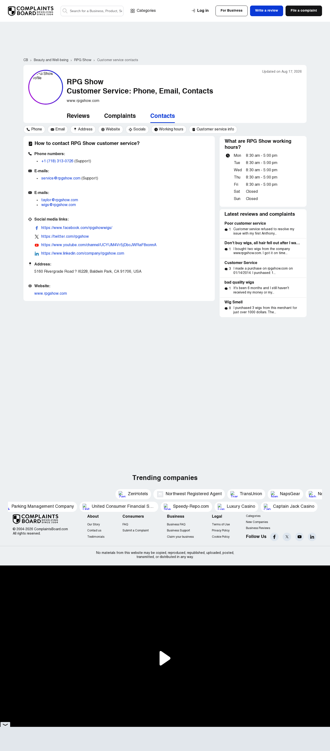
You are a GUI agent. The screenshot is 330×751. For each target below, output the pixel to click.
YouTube (299, 537)
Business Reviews (258, 528)
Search (65, 11)
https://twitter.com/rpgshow (65, 236)
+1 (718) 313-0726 (57, 161)
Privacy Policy (221, 530)
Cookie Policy (221, 537)
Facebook (274, 537)
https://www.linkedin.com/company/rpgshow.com (82, 253)
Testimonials (95, 537)
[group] (34, 129)
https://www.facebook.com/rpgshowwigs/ (76, 228)
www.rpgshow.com (50, 293)
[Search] (92, 11)
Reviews (78, 116)
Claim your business (180, 537)
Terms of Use (221, 524)
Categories (146, 11)
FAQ (125, 524)
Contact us (94, 530)
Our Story (93, 524)
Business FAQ (176, 524)
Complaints (120, 116)
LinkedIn (312, 537)
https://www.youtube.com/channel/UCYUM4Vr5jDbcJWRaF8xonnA (99, 245)
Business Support (178, 530)
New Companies (257, 522)
